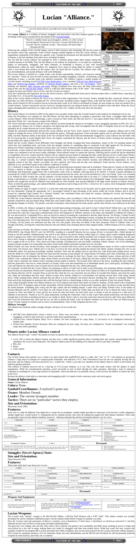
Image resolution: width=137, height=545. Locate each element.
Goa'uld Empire (62, 37)
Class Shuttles (26, 84)
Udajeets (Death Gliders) (58, 84)
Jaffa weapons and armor (39, 86)
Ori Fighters (90, 84)
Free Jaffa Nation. (41, 96)
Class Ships (84, 503)
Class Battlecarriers (49, 81)
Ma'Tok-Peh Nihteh (34, 89)
